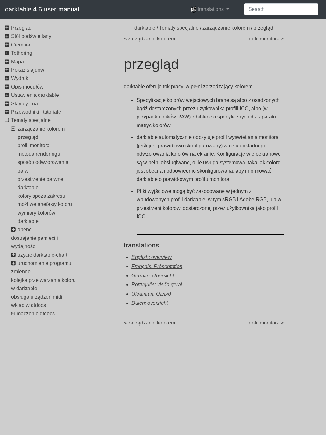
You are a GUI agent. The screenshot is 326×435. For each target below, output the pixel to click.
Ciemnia (20, 44)
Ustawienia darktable (35, 95)
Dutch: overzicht (149, 303)
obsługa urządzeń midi (36, 297)
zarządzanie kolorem (226, 28)
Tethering (21, 53)
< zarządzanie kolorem (149, 38)
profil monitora (34, 145)
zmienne (21, 271)
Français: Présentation (156, 266)
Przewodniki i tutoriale (36, 112)
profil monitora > (265, 38)
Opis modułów (27, 86)
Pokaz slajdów (27, 70)
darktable (144, 28)
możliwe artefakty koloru (45, 204)
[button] (209, 9)
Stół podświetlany (31, 36)
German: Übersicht (152, 275)
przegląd (28, 137)
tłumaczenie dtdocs (33, 313)
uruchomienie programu (44, 263)
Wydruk (19, 78)
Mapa (17, 61)
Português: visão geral (156, 284)
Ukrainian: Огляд (151, 293)
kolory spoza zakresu (41, 196)
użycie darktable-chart (42, 255)
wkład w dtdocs (28, 305)
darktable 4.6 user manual (42, 9)
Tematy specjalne (179, 28)
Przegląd (21, 28)
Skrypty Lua (24, 103)
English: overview (151, 257)
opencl (25, 229)
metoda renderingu (39, 154)
